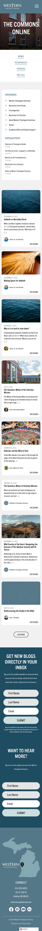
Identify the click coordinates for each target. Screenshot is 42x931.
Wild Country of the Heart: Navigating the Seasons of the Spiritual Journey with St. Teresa (21, 547)
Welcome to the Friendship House (15, 157)
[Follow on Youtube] (23, 909)
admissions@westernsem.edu (21, 902)
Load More (21, 634)
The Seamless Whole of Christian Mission (20, 485)
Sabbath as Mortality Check (15, 219)
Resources (21, 62)
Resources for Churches (17, 115)
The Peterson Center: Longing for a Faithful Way (20, 151)
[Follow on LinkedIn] (29, 909)
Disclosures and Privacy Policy (21, 923)
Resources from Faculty (17, 105)
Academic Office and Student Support (22, 129)
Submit (21, 720)
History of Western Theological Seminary (17, 171)
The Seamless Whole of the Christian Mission (19, 391)
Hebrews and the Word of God (16, 450)
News (21, 56)
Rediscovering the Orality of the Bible (19, 610)
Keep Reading (34, 244)
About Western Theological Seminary (22, 120)
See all (21, 74)
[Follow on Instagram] (17, 909)
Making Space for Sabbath (14, 280)
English (25, 929)
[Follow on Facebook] (11, 909)
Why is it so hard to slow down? (16, 328)
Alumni (11, 125)
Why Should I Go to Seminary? (14, 164)
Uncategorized (14, 110)
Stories (21, 68)
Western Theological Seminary (19, 100)
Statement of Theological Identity (15, 144)
